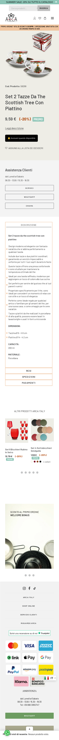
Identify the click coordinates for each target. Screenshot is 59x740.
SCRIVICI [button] (29, 188)
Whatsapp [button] (29, 716)
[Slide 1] (22, 472)
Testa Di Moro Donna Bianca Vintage (42, 449)
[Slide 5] (37, 472)
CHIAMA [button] (29, 206)
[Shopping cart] (43, 18)
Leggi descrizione (14, 128)
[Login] (33, 18)
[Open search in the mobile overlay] (29, 8)
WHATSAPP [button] (29, 197)
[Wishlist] (38, 18)
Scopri (30, 26)
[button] (52, 18)
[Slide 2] (26, 472)
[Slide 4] (33, 472)
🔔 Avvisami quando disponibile (21, 138)
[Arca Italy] (11, 17)
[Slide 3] (30, 472)
